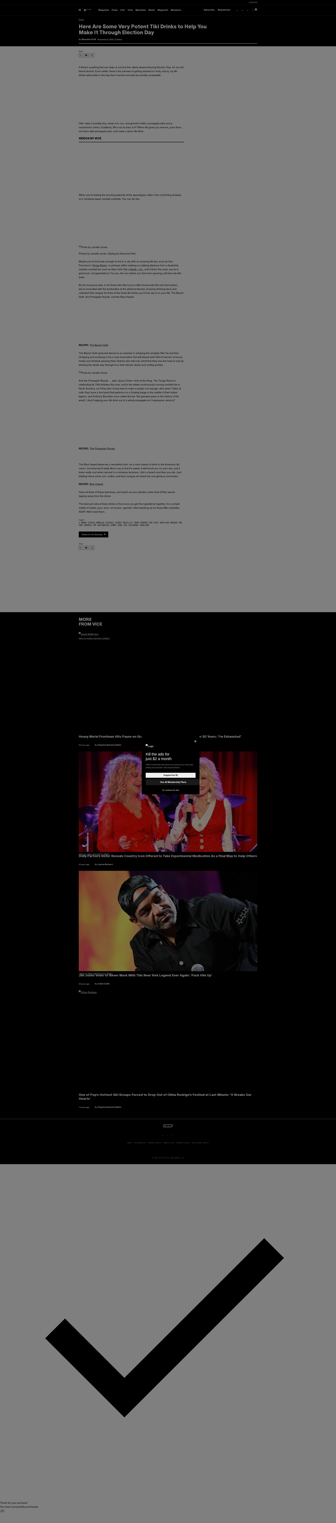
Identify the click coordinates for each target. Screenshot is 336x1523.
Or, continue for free (170, 790)
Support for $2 (171, 775)
